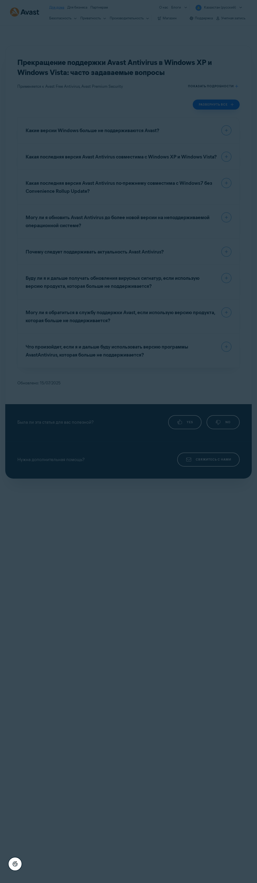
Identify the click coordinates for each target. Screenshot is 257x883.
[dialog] (128, 441)
